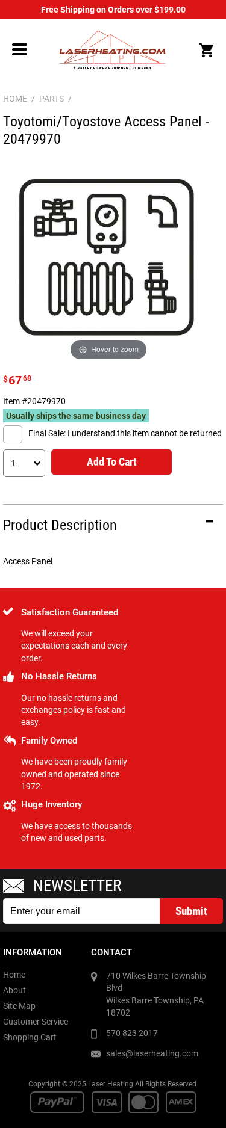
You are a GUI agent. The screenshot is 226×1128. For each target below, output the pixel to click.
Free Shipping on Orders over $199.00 (113, 9)
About (14, 990)
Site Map (19, 1006)
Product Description (60, 525)
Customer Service (35, 1021)
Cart (206, 50)
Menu (20, 49)
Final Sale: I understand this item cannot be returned (125, 433)
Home (14, 974)
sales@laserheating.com (152, 1053)
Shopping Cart (30, 1037)
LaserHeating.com (112, 50)
